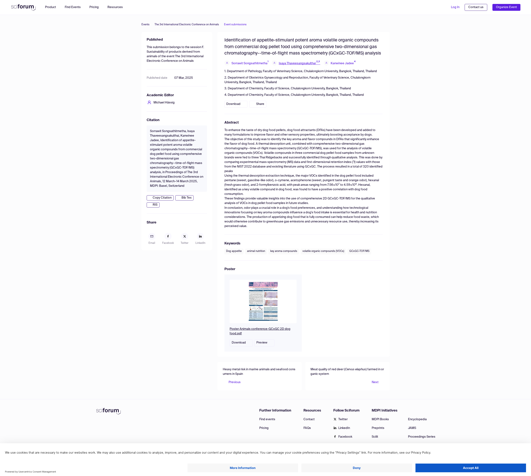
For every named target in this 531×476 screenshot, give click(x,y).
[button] (117, 7)
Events (145, 24)
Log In (455, 7)
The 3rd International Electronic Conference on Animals (187, 24)
